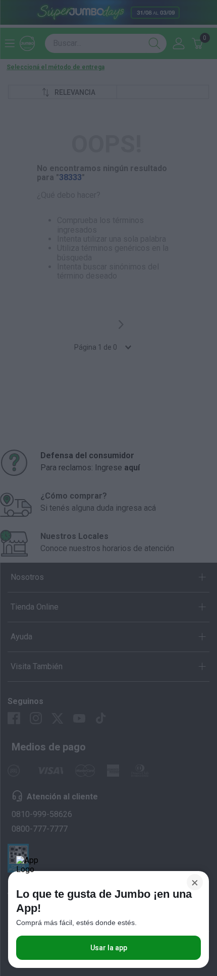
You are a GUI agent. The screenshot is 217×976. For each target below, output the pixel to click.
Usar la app (108, 948)
